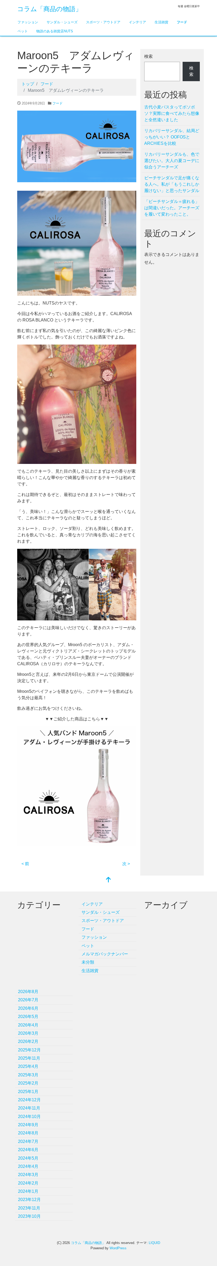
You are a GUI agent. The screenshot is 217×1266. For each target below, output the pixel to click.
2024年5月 (28, 1158)
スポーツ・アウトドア (103, 22)
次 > (126, 864)
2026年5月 (28, 1016)
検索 (148, 56)
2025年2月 (28, 1083)
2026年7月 (28, 1000)
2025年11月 (29, 1058)
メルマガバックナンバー (105, 954)
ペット (22, 31)
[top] (108, 880)
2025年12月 (29, 1050)
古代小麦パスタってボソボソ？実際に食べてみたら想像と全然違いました (171, 113)
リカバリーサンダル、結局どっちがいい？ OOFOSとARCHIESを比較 (171, 137)
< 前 (25, 864)
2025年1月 (28, 1091)
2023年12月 (29, 1199)
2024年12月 (29, 1100)
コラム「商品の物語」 (49, 8)
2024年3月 (28, 1174)
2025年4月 (28, 1066)
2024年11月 (29, 1108)
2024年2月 (28, 1183)
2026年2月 (28, 1041)
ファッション (27, 22)
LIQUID (154, 1243)
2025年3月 (28, 1075)
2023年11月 (29, 1208)
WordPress (118, 1248)
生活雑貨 (161, 22)
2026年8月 (28, 991)
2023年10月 (29, 1216)
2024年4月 (28, 1166)
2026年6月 (28, 1008)
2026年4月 (28, 1025)
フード (182, 22)
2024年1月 (28, 1191)
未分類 (88, 962)
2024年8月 (28, 1133)
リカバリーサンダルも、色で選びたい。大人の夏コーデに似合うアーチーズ (171, 160)
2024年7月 (28, 1141)
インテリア (137, 22)
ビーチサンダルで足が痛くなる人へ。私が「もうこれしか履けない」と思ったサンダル (171, 184)
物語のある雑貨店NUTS (54, 31)
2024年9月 (28, 1125)
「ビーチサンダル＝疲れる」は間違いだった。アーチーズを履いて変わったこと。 (171, 207)
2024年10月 (29, 1116)
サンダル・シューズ (62, 22)
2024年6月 (28, 1149)
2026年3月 (28, 1033)
